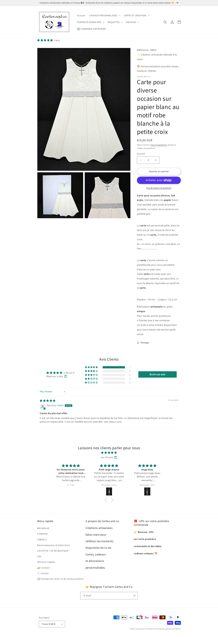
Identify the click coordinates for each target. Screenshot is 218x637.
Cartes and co (140, 629)
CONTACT (42, 539)
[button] (104, 15)
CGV (39, 556)
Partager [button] (145, 342)
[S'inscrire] (134, 595)
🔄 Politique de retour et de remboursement (60, 578)
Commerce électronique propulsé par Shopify (163, 629)
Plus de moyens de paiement (158, 188)
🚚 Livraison (43, 567)
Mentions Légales (46, 561)
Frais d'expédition (158, 145)
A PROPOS (42, 533)
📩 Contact (43, 573)
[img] (48, 400)
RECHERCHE (43, 528)
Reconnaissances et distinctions (53, 545)
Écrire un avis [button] (157, 374)
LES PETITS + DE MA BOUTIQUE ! (53, 550)
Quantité (141, 153)
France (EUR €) (49, 624)
